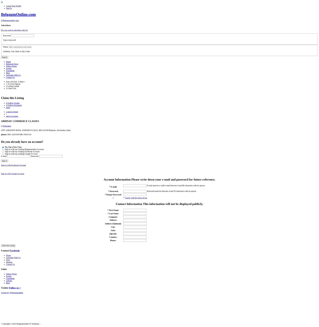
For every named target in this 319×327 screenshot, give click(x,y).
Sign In (9, 8)
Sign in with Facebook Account (13, 165)
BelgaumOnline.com (18, 14)
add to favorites (12, 116)
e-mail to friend (12, 112)
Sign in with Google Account (12, 174)
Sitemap (9, 262)
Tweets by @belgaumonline (12, 293)
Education (7, 126)
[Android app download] (2, 2)
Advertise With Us (13, 75)
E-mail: (4, 156)
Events (8, 68)
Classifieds (10, 71)
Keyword (6, 36)
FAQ (8, 260)
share (8, 108)
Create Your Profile (13, 6)
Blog (8, 73)
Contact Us (10, 77)
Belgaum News (12, 64)
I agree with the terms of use (136, 198)
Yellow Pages (11, 66)
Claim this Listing (8, 246)
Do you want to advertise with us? (14, 30)
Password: (35, 156)
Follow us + (15, 288)
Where (5, 47)
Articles (9, 281)
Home (8, 62)
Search (4, 57)
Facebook (15, 250)
